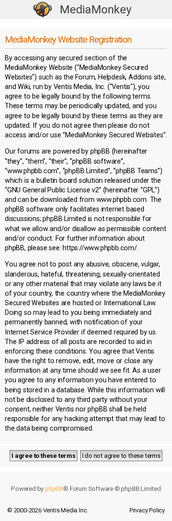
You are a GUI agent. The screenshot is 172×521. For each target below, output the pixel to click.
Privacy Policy (147, 510)
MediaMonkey (95, 9)
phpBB (54, 488)
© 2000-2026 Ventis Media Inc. (47, 510)
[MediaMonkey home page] (42, 10)
